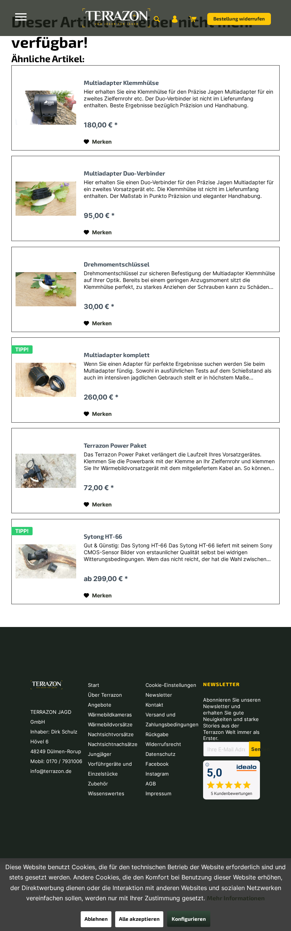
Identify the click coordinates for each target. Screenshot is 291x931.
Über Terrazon (105, 695)
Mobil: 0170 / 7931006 (56, 761)
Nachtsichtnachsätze (113, 744)
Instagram (157, 774)
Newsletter (159, 695)
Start (93, 685)
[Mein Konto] (174, 19)
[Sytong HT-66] (46, 561)
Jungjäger (99, 754)
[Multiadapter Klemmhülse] (46, 107)
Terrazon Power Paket (115, 445)
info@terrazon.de (51, 771)
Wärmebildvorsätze (110, 724)
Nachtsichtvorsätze (111, 734)
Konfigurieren (189, 918)
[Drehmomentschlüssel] (46, 289)
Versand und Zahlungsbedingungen (172, 719)
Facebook (157, 764)
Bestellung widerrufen (239, 19)
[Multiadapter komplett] (46, 380)
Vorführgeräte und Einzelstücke (110, 769)
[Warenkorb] (192, 19)
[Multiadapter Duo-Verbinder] (46, 198)
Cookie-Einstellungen (171, 685)
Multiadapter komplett (117, 354)
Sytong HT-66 (103, 536)
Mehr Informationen (236, 897)
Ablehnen (96, 918)
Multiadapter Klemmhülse (121, 82)
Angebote (99, 705)
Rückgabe (157, 734)
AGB (151, 784)
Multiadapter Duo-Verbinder (124, 173)
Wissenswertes (106, 793)
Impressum (158, 793)
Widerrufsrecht (163, 744)
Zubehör (98, 784)
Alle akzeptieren (139, 918)
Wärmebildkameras (110, 715)
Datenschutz (160, 754)
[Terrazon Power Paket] (46, 470)
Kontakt (154, 705)
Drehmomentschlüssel (116, 264)
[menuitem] (156, 19)
